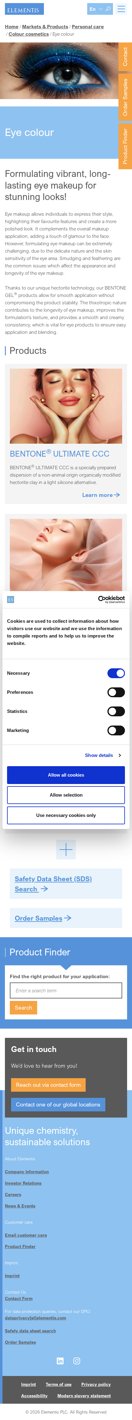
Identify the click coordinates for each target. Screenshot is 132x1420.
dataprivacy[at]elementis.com (35, 1317)
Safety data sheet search (30, 1330)
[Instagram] (76, 1361)
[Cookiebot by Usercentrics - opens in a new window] (98, 600)
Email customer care (26, 1235)
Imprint (12, 1275)
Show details (99, 755)
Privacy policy (96, 1384)
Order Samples (125, 97)
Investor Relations (23, 1183)
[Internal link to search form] (108, 9)
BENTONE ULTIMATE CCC (60, 453)
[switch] (116, 692)
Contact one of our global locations (58, 1104)
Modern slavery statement (84, 1395)
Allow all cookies (66, 775)
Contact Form (19, 1298)
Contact (125, 56)
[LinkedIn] (60, 1361)
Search (23, 1007)
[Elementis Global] (24, 9)
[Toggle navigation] (121, 9)
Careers (13, 1194)
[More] (66, 849)
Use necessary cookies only (66, 815)
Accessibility (34, 1395)
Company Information (27, 1171)
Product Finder (125, 146)
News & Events (20, 1205)
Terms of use (59, 1384)
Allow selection (66, 795)
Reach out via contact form (48, 1084)
